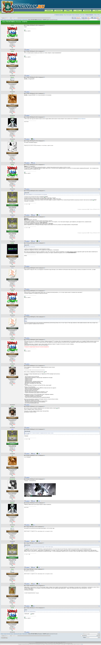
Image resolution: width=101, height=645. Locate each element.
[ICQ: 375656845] (33, 139)
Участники (82, 14)
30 (44, 117)
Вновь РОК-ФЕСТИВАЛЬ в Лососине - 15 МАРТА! (37, 19)
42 (44, 429)
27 (44, 51)
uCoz (82, 644)
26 (44, 25)
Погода (96, 10)
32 (44, 164)
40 (44, 365)
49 (44, 585)
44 (44, 479)
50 (44, 607)
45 (44, 502)
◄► (89, 14)
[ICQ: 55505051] (38, 541)
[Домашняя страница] (33, 541)
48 (43, 569)
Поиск (95, 14)
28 (44, 77)
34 (44, 216)
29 (44, 93)
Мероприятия (25, 19)
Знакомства (58, 10)
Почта (77, 10)
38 (44, 316)
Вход (65, 14)
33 (44, 190)
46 (43, 526)
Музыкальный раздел (18, 19)
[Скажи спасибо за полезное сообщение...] (12, 47)
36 (44, 267)
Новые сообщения (75, 14)
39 (44, 339)
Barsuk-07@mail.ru (82, 118)
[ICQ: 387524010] (38, 501)
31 (44, 140)
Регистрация (68, 14)
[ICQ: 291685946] (38, 215)
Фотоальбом (87, 10)
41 (44, 406)
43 (44, 455)
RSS (98, 14)
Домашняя (49, 10)
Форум (68, 10)
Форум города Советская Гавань (7, 19)
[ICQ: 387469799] (33, 606)
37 (44, 290)
